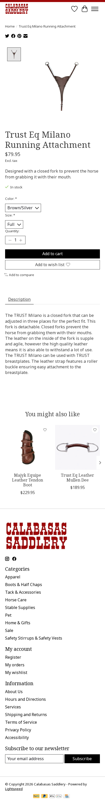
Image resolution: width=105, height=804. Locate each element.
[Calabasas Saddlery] (16, 9)
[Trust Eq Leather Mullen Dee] (77, 447)
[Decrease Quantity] (10, 240)
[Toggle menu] (95, 9)
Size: (10, 215)
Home (10, 26)
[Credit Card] (66, 796)
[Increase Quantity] (20, 240)
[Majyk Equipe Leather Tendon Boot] (27, 447)
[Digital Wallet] (55, 796)
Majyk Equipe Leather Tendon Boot (27, 480)
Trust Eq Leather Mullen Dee (77, 477)
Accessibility (17, 737)
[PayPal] (36, 796)
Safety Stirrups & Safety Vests (33, 638)
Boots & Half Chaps (23, 584)
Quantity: (12, 231)
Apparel (12, 577)
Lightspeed (14, 788)
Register (13, 657)
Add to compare (21, 275)
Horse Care (16, 600)
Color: (11, 198)
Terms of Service (21, 722)
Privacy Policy (18, 730)
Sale (9, 630)
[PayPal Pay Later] (44, 796)
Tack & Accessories (23, 592)
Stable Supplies (20, 607)
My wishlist (16, 672)
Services (13, 707)
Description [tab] (19, 299)
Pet (8, 615)
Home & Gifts (17, 623)
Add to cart (52, 253)
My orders (14, 665)
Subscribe (82, 758)
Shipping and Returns (26, 714)
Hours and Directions (25, 699)
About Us (14, 691)
